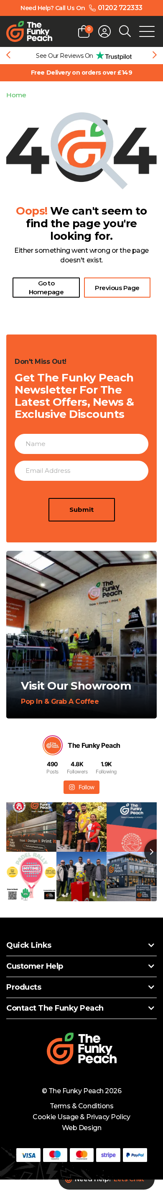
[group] (81, 55)
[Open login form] (104, 31)
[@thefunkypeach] (52, 745)
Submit (81, 509)
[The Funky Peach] (29, 31)
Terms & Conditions (81, 1106)
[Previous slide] (8, 55)
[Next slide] (155, 55)
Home (16, 95)
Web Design (81, 1128)
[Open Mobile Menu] (147, 31)
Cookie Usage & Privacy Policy (81, 1117)
